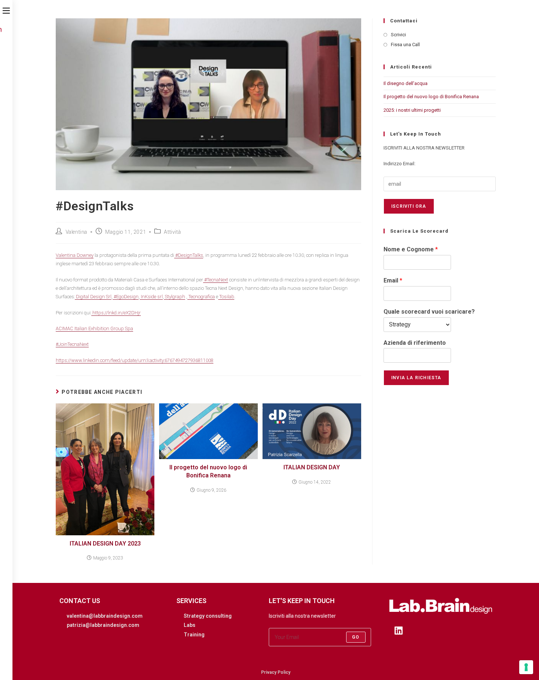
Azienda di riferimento (415, 342)
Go (355, 637)
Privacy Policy (275, 672)
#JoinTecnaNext (72, 344)
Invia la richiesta (416, 377)
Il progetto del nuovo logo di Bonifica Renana (208, 471)
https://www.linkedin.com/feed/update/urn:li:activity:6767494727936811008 (134, 360)
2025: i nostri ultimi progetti (412, 110)
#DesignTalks (188, 255)
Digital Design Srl (93, 296)
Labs (189, 625)
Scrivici (398, 34)
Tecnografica (201, 296)
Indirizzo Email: (399, 163)
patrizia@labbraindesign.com (103, 625)
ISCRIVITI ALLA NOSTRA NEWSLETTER (424, 148)
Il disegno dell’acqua (406, 83)
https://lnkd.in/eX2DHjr (116, 312)
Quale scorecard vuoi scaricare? (429, 311)
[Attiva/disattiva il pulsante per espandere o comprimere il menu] (6, 10)
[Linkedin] (398, 630)
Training (194, 635)
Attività (172, 232)
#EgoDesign (126, 296)
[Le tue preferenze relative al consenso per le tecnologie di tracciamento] (526, 667)
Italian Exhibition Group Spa (103, 328)
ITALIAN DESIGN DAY (311, 467)
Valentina (76, 232)
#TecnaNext (215, 279)
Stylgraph (174, 296)
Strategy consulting (208, 616)
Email (393, 280)
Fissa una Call (405, 44)
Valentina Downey (75, 255)
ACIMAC (64, 328)
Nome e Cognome (411, 249)
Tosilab (226, 296)
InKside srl (151, 296)
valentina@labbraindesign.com (105, 616)
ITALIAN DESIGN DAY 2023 (105, 543)
